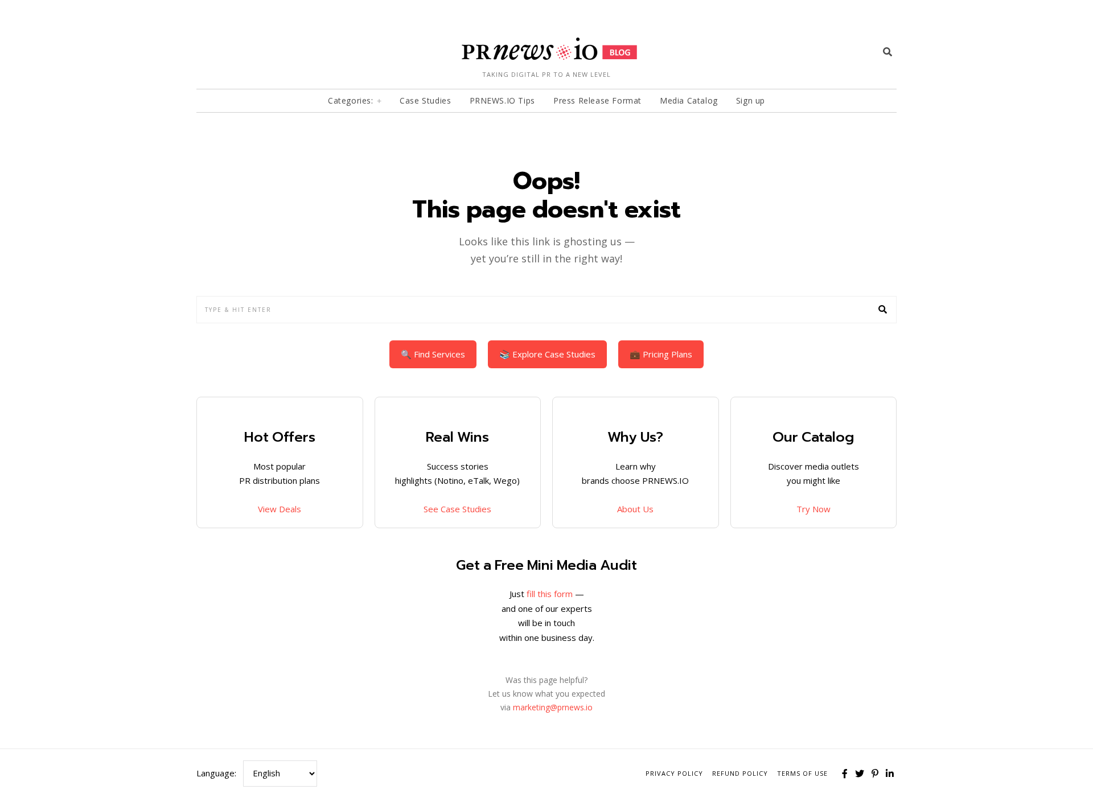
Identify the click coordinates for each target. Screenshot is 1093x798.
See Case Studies (457, 509)
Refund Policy (740, 773)
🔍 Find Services (433, 354)
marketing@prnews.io (553, 707)
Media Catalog (689, 100)
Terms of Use (802, 773)
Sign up (750, 100)
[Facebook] (844, 773)
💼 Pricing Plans (661, 354)
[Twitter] (859, 773)
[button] (883, 309)
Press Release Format (597, 100)
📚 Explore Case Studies (547, 354)
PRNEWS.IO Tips (502, 100)
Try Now (813, 509)
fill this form (550, 593)
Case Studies (425, 100)
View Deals (279, 509)
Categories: (350, 100)
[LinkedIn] (890, 773)
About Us (635, 509)
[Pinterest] (875, 773)
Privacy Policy (674, 773)
